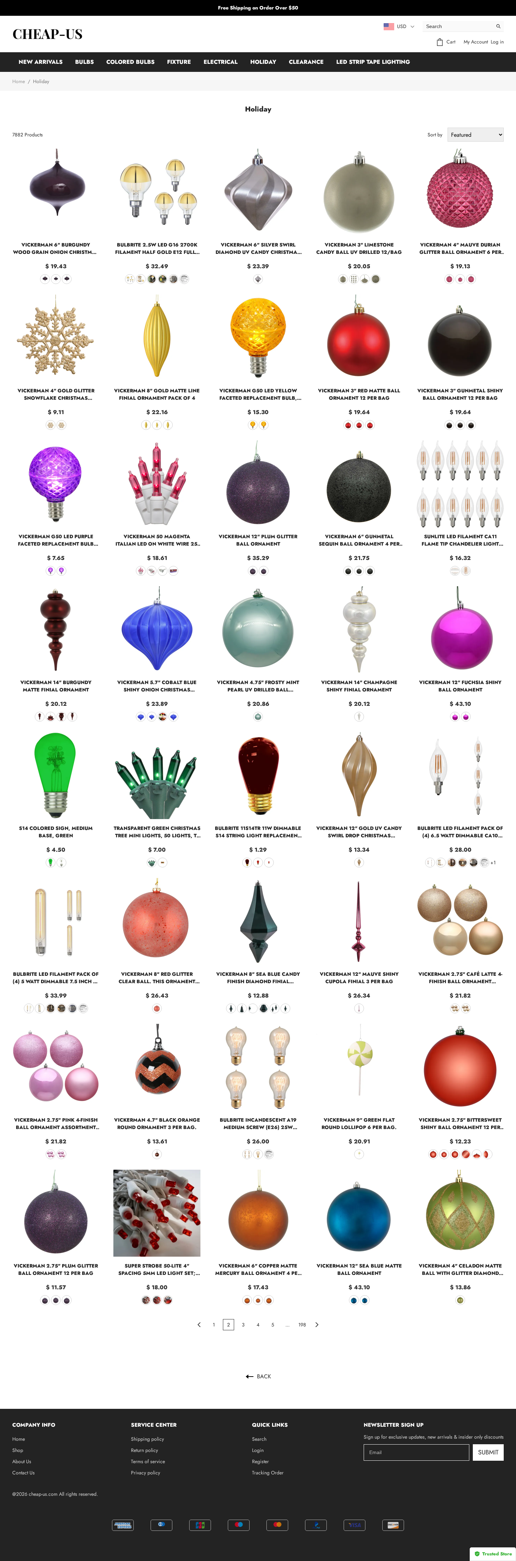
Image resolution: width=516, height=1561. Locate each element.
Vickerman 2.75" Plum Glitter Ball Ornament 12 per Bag (56, 1269)
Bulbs (84, 62)
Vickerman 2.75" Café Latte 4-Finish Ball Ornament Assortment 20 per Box (460, 978)
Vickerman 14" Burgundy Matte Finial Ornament (56, 686)
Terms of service (148, 1461)
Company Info (33, 1425)
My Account (476, 41)
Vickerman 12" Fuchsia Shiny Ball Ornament (460, 686)
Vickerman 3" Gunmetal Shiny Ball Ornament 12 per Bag (460, 394)
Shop (17, 1450)
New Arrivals (40, 62)
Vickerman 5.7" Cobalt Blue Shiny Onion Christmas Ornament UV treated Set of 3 (157, 686)
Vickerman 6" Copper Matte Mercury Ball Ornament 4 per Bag (258, 1269)
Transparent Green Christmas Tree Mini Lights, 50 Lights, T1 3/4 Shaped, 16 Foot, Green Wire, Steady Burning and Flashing (157, 832)
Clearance (306, 62)
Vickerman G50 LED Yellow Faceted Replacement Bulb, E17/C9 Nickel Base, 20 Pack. (258, 394)
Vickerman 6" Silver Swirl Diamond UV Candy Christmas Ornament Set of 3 (258, 248)
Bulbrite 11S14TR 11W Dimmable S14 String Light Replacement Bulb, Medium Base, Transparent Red (258, 832)
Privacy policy (145, 1472)
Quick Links (270, 1425)
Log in (497, 41)
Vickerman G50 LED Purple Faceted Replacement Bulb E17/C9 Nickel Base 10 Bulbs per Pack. (55, 540)
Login (258, 1450)
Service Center (154, 1425)
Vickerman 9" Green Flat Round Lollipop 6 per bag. (359, 1123)
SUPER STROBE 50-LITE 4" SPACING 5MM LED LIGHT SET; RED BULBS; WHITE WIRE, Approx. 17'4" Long (157, 1269)
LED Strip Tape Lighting (373, 62)
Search (259, 1438)
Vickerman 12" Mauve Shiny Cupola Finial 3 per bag (359, 978)
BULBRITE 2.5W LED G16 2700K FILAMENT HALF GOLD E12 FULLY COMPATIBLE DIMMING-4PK (157, 248)
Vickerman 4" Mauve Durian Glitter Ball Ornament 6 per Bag (460, 248)
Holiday (263, 62)
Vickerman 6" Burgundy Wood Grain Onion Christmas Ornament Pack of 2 (56, 248)
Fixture (179, 62)
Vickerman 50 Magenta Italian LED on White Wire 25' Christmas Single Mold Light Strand (157, 540)
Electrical (221, 62)
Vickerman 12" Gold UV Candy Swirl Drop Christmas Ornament (359, 832)
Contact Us (23, 1472)
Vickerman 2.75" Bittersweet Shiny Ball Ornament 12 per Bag (460, 1123)
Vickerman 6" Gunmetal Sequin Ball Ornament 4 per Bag (359, 540)
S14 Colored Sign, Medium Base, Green (56, 832)
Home (18, 81)
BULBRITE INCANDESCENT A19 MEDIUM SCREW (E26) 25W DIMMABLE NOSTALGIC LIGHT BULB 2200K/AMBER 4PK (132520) (258, 1123)
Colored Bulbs (130, 62)
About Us (21, 1461)
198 (302, 1324)
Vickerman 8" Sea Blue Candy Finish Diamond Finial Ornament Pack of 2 (258, 978)
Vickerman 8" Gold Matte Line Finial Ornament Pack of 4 (157, 394)
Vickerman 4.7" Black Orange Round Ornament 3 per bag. (157, 1123)
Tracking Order (268, 1472)
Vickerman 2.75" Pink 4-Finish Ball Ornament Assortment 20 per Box (56, 1123)
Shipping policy (147, 1438)
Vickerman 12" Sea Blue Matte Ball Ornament (359, 1269)
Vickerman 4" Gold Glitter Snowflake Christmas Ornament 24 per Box (56, 394)
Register (260, 1461)
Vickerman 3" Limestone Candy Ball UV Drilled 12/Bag (359, 248)
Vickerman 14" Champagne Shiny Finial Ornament (359, 686)
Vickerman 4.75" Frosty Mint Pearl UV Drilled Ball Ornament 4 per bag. (258, 686)
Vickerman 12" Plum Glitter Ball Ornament (258, 540)
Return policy (144, 1450)
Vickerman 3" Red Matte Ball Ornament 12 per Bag (359, 394)
